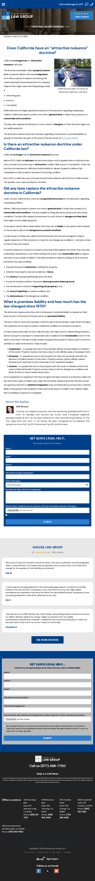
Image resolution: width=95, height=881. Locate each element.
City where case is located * (16, 697)
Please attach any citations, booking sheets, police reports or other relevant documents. (44, 715)
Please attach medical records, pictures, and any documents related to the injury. (41, 506)
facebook (38, 870)
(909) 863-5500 (15, 831)
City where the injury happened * (20, 473)
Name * (9, 448)
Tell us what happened (14, 706)
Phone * (9, 465)
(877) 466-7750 (53, 766)
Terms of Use (29, 852)
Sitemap (67, 852)
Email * (8, 456)
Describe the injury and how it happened (23, 489)
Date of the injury (13, 481)
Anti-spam (56, 852)
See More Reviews (47, 639)
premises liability (70, 138)
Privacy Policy (43, 852)
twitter (47, 870)
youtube (56, 870)
